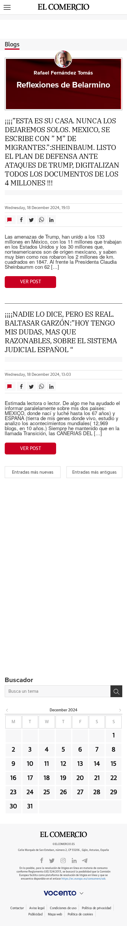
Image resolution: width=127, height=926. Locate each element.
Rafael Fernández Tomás (63, 73)
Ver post (30, 281)
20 (80, 778)
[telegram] (84, 860)
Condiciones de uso (63, 908)
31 (30, 807)
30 (13, 807)
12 (63, 764)
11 (46, 764)
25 (46, 792)
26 (63, 792)
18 (47, 778)
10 (30, 764)
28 (96, 792)
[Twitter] (51, 860)
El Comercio (63, 834)
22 (113, 778)
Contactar (17, 908)
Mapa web (55, 914)
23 (13, 792)
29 (113, 792)
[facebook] (42, 860)
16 (13, 778)
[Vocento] (63, 893)
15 (113, 764)
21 (97, 778)
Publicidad (35, 914)
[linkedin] (74, 860)
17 (30, 778)
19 (63, 778)
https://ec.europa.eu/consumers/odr (83, 879)
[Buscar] (116, 691)
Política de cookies (80, 914)
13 (80, 764)
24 (30, 792)
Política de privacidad (96, 908)
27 (80, 792)
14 (97, 764)
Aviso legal (36, 908)
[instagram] (63, 860)
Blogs (12, 45)
